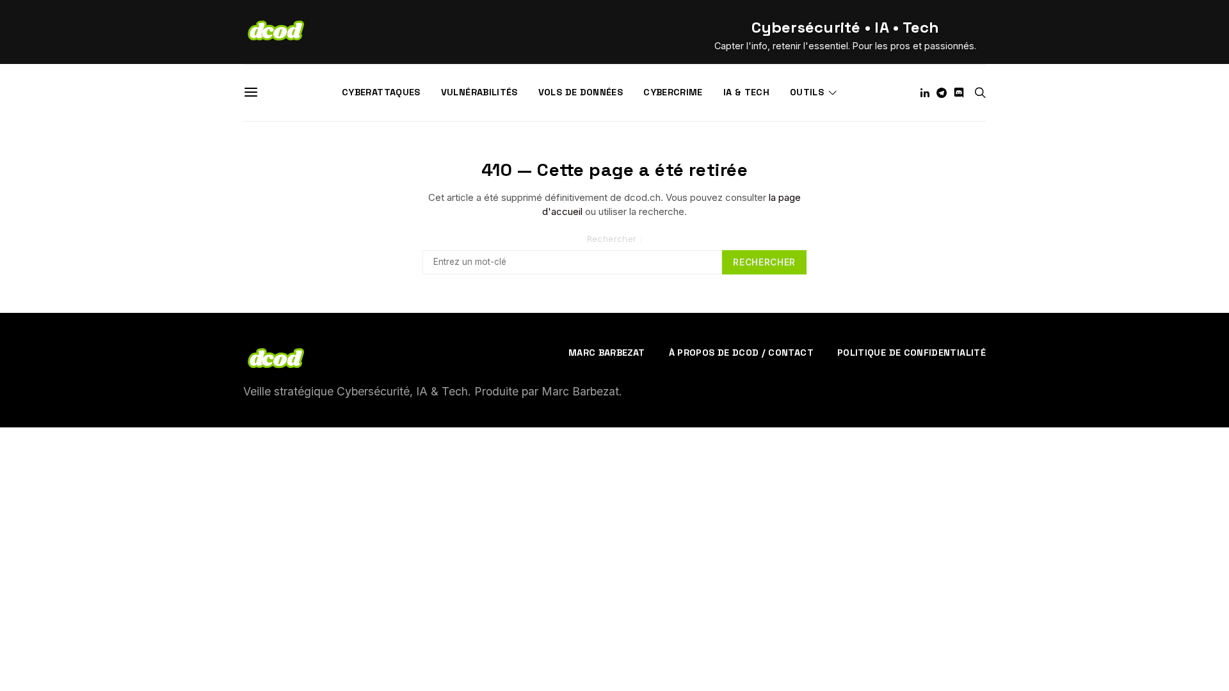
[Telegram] (941, 93)
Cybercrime (673, 92)
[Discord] (959, 93)
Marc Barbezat (606, 352)
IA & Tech (746, 92)
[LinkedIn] (924, 93)
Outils (807, 92)
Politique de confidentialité (911, 352)
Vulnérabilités (479, 92)
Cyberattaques (381, 92)
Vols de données (580, 92)
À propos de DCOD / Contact (741, 352)
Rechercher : (615, 239)
